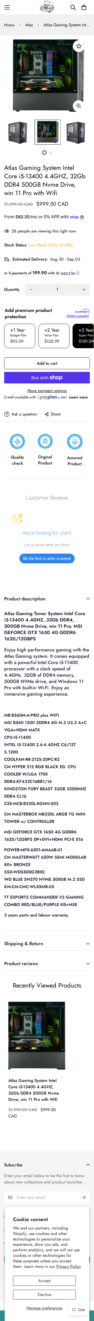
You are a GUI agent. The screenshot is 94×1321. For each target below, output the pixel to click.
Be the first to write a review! (47, 558)
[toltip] (79, 106)
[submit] (84, 1197)
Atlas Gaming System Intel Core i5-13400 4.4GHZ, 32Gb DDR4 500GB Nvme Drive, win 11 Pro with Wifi (33, 1089)
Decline (44, 1295)
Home (9, 25)
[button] (47, 273)
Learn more (78, 397)
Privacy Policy (68, 1266)
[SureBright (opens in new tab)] (82, 310)
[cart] (84, 7)
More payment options (47, 391)
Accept (44, 1281)
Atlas (29, 25)
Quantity (12, 289)
